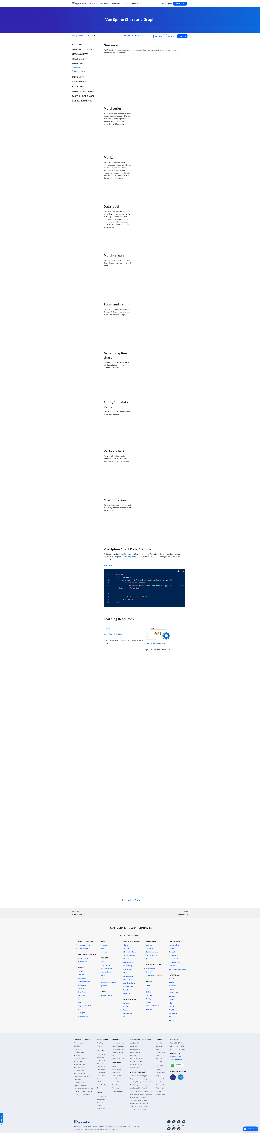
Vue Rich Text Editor (137, 1061)
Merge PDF (100, 1057)
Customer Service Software (83, 1092)
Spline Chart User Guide (113, 634)
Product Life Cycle (118, 1058)
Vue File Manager (136, 1058)
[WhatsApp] (177, 1064)
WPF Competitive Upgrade (139, 1097)
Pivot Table (79, 914)
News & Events (161, 1052)
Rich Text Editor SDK (80, 1058)
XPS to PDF (100, 1064)
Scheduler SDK (79, 1052)
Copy (181, 571)
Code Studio (78, 1079)
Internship (159, 1058)
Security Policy (112, 1126)
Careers (158, 1055)
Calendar (182, 914)
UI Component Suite (80, 1043)
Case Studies (116, 1073)
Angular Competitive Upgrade (140, 1079)
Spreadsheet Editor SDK (82, 1076)
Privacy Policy (77, 1126)
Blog (157, 1049)
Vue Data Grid (135, 1043)
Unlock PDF (101, 1054)
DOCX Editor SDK (79, 1073)
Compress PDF (102, 1060)
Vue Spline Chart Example (123, 557)
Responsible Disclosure (124, 1126)
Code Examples (117, 1079)
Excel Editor (101, 1076)
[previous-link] (72, 915)
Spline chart (76, 68)
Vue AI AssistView (136, 1064)
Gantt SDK (77, 1055)
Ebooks (114, 1067)
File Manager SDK (80, 1064)
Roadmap (159, 1091)
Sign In (169, 4)
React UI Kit (101, 1099)
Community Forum (118, 1043)
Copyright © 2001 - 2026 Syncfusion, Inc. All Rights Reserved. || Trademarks (95, 1129)
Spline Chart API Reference (155, 643)
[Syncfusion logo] (82, 1122)
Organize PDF (101, 1067)
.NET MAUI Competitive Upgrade (141, 1091)
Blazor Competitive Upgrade (139, 1076)
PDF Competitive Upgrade (138, 1100)
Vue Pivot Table (135, 1067)
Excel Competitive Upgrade (139, 1106)
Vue (74, 36)
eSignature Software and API (83, 1089)
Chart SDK (77, 1049)
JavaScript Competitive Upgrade (141, 1082)
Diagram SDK (78, 1061)
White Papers (116, 1070)
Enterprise (104, 4)
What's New (160, 1088)
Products (92, 4)
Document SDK (79, 1067)
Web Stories (116, 1085)
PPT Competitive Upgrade (138, 1109)
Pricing (127, 4)
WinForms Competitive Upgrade (141, 1094)
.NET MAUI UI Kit (102, 1096)
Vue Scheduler (135, 1052)
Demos (158, 1070)
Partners (159, 1061)
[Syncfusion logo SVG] (79, 3)
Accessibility (116, 1082)
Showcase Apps (161, 1085)
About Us (135, 4)
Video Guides (160, 1082)
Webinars (115, 1088)
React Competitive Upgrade (139, 1085)
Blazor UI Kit (101, 1102)
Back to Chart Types (131, 900)
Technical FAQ (117, 1076)
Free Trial (100, 1043)
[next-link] (187, 915)
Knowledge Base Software (82, 1095)
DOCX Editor (101, 1073)
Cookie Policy (87, 1126)
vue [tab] (105, 565)
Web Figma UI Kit (103, 1109)
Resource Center (118, 1091)
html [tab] (111, 565)
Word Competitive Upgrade (139, 1103)
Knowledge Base (118, 1046)
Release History (161, 1094)
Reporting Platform (80, 1086)
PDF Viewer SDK (79, 1070)
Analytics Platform (80, 1083)
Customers (159, 1046)
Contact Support (118, 1049)
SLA (113, 1055)
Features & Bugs (118, 1052)
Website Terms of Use (99, 1126)
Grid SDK (77, 1046)
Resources (116, 4)
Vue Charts (134, 1046)
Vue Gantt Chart (135, 1049)
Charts (80, 36)
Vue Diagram (134, 1055)
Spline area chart (78, 71)
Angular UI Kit (102, 1105)
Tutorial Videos (161, 1079)
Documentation (161, 1073)
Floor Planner (101, 1070)
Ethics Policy (137, 1126)
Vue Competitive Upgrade (138, 1088)
